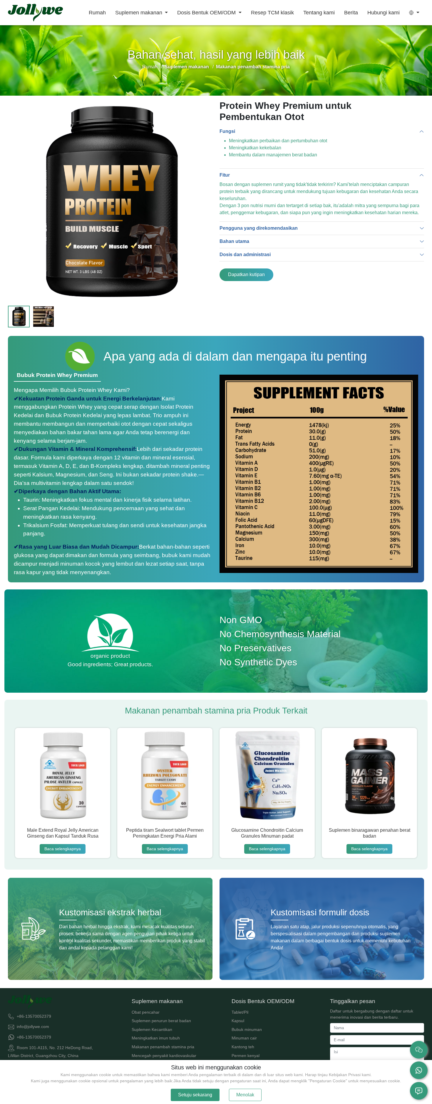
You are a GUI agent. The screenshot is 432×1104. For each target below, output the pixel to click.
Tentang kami (319, 13)
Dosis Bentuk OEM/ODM (207, 13)
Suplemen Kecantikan (152, 1029)
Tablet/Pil (240, 1012)
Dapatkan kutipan (246, 274)
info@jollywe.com (33, 1026)
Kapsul (238, 1020)
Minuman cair (244, 1038)
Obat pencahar (146, 1012)
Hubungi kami (383, 13)
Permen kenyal (245, 1055)
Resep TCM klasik (272, 13)
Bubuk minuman (247, 1029)
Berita (351, 13)
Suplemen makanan (139, 13)
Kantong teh (243, 1046)
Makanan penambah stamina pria (163, 1046)
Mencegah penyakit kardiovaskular (164, 1055)
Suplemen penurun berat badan (161, 1020)
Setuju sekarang (195, 1094)
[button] (414, 12)
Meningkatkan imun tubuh (156, 1038)
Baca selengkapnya (62, 848)
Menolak (245, 1094)
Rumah (97, 13)
